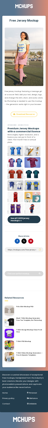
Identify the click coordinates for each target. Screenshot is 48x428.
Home (5, 393)
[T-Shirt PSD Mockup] (9, 345)
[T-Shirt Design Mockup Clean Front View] (9, 333)
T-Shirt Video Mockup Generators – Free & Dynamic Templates (29, 354)
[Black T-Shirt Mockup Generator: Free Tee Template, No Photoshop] (9, 322)
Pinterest (33, 393)
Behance (34, 398)
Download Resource (25, 114)
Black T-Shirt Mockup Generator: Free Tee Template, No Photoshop (29, 319)
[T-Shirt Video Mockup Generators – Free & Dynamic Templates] (9, 356)
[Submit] (40, 273)
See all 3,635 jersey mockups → (20, 219)
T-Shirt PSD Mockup (23, 341)
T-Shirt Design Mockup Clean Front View (29, 331)
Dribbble (33, 403)
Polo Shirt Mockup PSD (24, 306)
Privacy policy (8, 398)
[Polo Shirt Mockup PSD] (9, 310)
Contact (6, 403)
